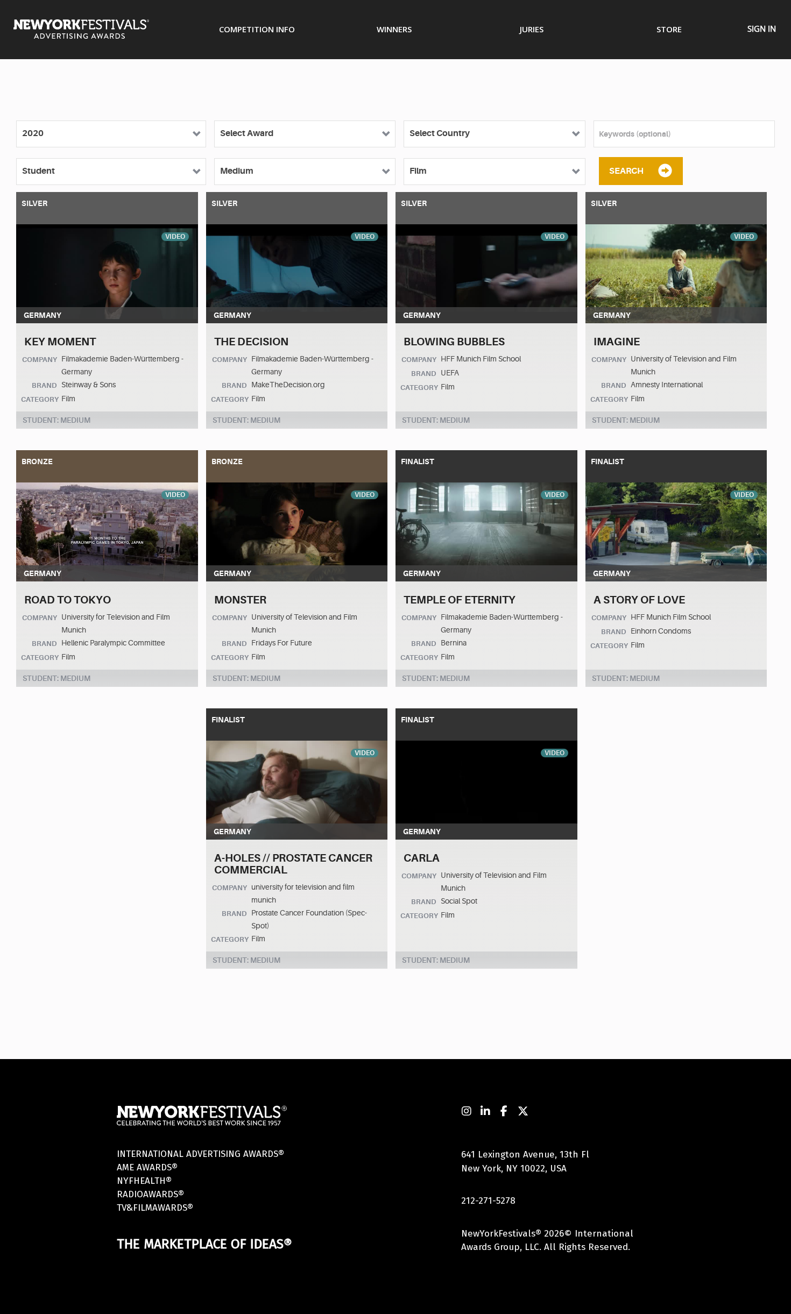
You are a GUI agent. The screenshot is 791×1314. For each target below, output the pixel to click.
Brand (44, 385)
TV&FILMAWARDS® (155, 1207)
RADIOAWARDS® (150, 1194)
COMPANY (39, 360)
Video (175, 236)
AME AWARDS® (147, 1167)
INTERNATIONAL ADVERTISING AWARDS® (200, 1154)
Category (40, 399)
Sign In (761, 28)
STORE (669, 29)
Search (626, 171)
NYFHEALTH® (144, 1181)
